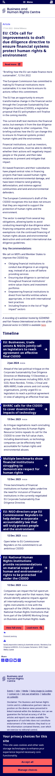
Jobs (18, 690)
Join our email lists (30, 693)
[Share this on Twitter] (7, 660)
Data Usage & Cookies (41, 690)
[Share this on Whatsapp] (2, 660)
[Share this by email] (19, 660)
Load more (32, 627)
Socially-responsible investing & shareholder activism (21, 645)
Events (10, 690)
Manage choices (27, 769)
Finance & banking (10, 636)
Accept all (27, 762)
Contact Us (14, 693)
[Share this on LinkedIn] (11, 660)
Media (25, 690)
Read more (10, 64)
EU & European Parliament (28, 647)
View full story (13, 627)
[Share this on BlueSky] (15, 660)
